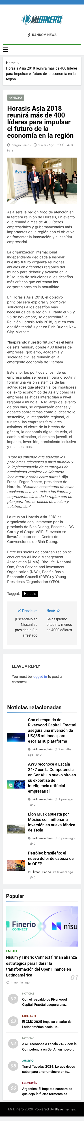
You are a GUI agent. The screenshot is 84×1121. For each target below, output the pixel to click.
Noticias (16, 97)
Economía (29, 1083)
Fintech (11, 951)
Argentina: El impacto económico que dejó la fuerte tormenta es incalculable (47, 1094)
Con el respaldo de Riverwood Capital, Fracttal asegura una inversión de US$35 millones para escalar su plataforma (52, 731)
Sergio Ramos (21, 145)
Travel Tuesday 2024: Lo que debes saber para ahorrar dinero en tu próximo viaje (48, 1071)
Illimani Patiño (41, 872)
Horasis (30, 594)
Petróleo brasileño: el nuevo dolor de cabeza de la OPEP (51, 858)
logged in (39, 676)
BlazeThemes (65, 1109)
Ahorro (28, 1061)
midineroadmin (42, 749)
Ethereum (29, 1016)
